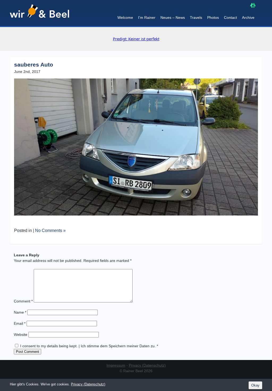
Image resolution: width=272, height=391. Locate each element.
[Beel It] (39, 13)
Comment (23, 301)
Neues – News (172, 17)
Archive (248, 17)
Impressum (116, 365)
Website (20, 334)
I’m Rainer (146, 17)
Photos (213, 17)
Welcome (125, 17)
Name (20, 312)
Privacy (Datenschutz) (147, 365)
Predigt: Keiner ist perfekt (136, 38)
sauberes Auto (33, 64)
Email (20, 323)
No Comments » (50, 230)
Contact (230, 17)
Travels (196, 17)
